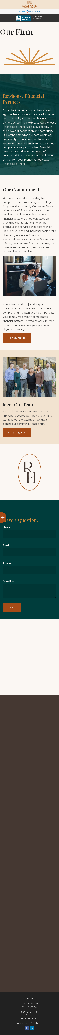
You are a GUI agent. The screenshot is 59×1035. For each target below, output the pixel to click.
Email (6, 545)
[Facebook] (27, 1028)
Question (8, 581)
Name (6, 527)
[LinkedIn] (32, 1028)
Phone (7, 563)
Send (12, 607)
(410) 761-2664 (33, 1003)
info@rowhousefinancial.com (29, 1023)
